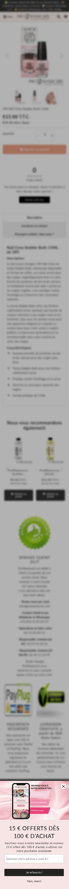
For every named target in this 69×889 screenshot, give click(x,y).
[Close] (63, 786)
